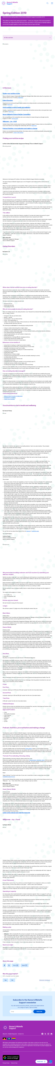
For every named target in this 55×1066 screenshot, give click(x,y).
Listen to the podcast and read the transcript (16, 812)
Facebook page (35, 531)
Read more (20, 97)
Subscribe (39, 1011)
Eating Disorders (8, 100)
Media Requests (12, 1034)
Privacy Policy (6, 1063)
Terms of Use (14, 1063)
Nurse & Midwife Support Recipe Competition (16, 114)
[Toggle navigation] (52, 3)
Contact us (21, 1034)
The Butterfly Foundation (9, 397)
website (28, 531)
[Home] (10, 3)
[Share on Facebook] (4, 965)
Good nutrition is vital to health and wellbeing (16, 107)
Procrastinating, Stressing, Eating (37, 760)
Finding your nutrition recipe (11, 93)
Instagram (48, 1034)
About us (5, 1034)
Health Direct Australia (9, 399)
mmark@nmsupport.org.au (9, 776)
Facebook (42, 1034)
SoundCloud (51, 1034)
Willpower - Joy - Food (10, 121)
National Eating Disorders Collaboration (13, 396)
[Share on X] (9, 965)
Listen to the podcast (18, 132)
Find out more (15, 118)
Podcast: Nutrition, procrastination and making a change (20, 128)
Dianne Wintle (28, 748)
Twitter (45, 1034)
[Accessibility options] (50, 1061)
